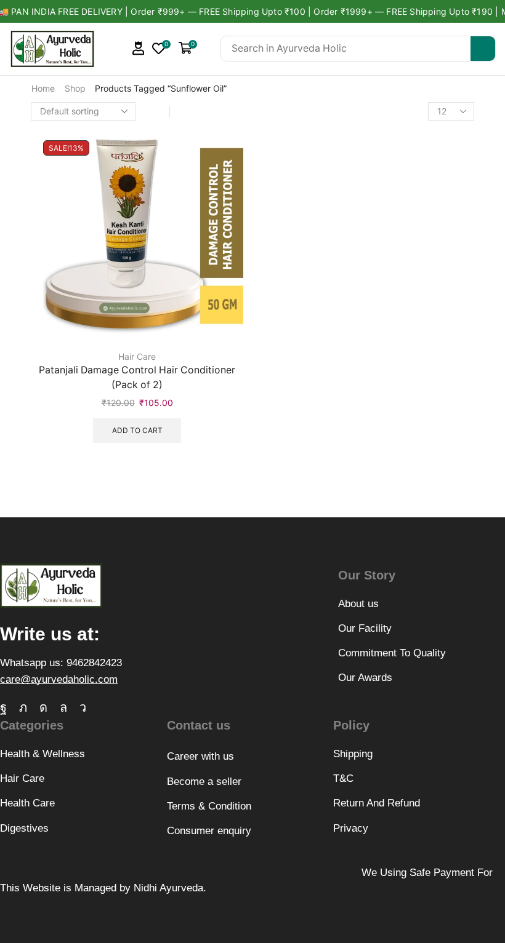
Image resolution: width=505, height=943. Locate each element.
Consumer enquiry (209, 831)
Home (43, 88)
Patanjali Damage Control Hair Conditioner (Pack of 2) (137, 377)
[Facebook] (3, 707)
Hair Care (137, 356)
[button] (138, 48)
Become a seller (204, 781)
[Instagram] (43, 707)
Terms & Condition (209, 806)
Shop (75, 88)
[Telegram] (82, 707)
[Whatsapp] (63, 707)
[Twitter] (23, 707)
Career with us (200, 756)
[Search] (483, 48)
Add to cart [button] (137, 430)
